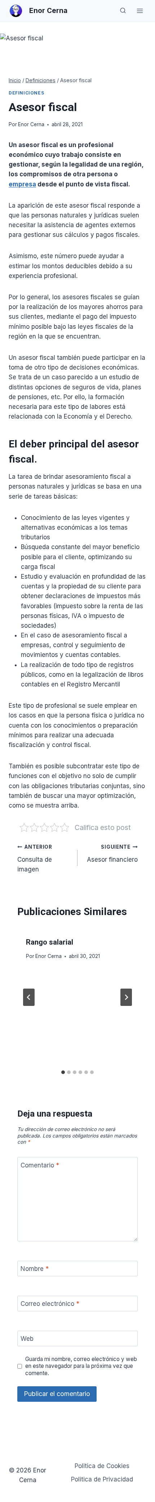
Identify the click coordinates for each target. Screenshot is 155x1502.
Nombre (35, 1268)
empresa (22, 184)
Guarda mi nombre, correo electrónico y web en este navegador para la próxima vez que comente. (81, 1366)
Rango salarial (49, 942)
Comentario (40, 1165)
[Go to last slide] (29, 997)
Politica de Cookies (102, 1466)
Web (27, 1338)
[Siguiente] (126, 997)
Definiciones (26, 93)
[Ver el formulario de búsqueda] (122, 10)
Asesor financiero (112, 853)
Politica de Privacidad (102, 1479)
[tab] (63, 1072)
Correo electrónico (50, 1303)
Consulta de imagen (34, 858)
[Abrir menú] (139, 10)
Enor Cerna (31, 124)
